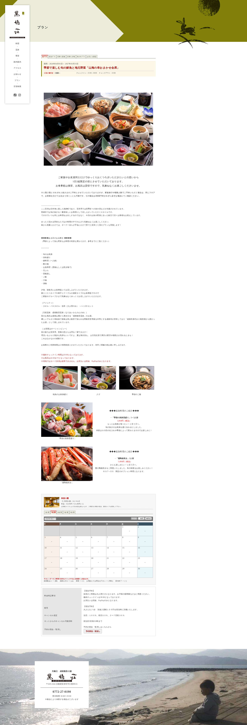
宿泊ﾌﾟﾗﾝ (52, 57)
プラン (17, 80)
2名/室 (47, 512)
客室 (17, 56)
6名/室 (72, 512)
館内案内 (17, 62)
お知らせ (17, 74)
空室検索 (17, 86)
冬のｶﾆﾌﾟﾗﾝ (81, 57)
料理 (17, 44)
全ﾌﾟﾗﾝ (44, 57)
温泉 (17, 50)
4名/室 (60, 512)
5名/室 (66, 512)
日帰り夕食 (71, 57)
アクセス (17, 68)
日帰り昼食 (61, 57)
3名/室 (53, 512)
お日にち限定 (91, 57)
